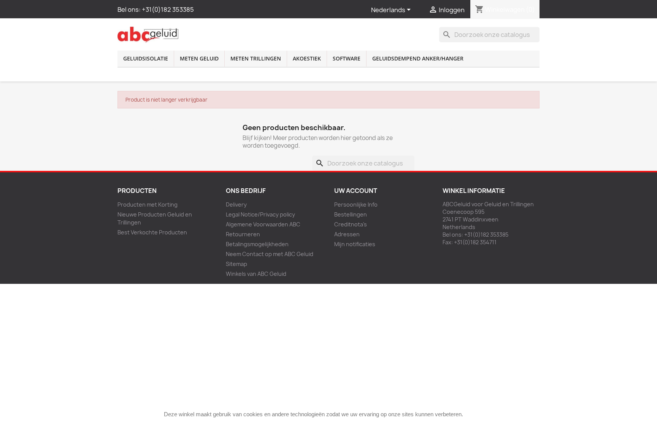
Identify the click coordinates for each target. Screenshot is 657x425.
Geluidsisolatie (145, 58)
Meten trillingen (255, 58)
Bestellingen (350, 214)
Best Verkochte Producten (152, 232)
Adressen (347, 234)
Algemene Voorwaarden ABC (263, 224)
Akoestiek (307, 58)
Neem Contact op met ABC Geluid (269, 254)
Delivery (236, 204)
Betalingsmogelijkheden (257, 244)
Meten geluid (199, 58)
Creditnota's (350, 224)
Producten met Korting (147, 204)
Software (346, 58)
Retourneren (243, 234)
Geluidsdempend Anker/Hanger (417, 58)
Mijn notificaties (354, 244)
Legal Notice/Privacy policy (260, 214)
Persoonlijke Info (356, 204)
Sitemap (236, 263)
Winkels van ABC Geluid (256, 273)
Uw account (355, 190)
